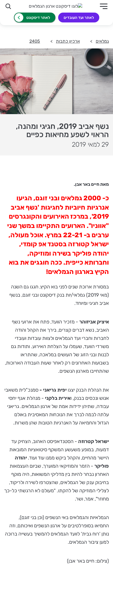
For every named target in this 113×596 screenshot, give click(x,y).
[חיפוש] (8, 6)
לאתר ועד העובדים (79, 17)
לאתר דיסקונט (38, 17)
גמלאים (102, 41)
